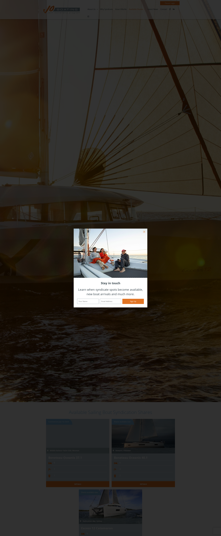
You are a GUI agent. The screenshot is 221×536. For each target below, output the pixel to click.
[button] (144, 232)
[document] (110, 268)
